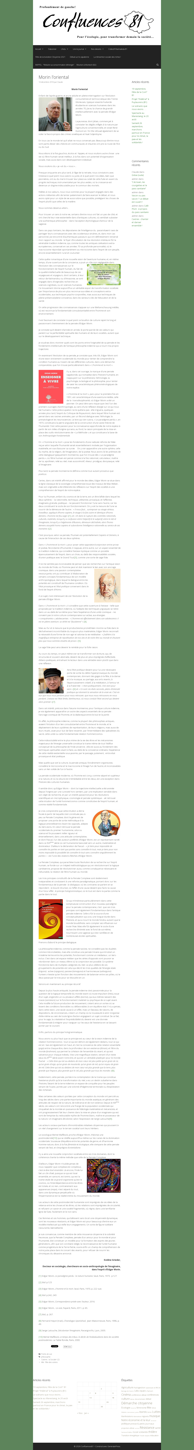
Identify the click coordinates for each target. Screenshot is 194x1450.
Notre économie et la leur (135, 1420)
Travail (142, 1436)
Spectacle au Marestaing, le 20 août (140, 116)
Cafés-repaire (140, 1390)
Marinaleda (137, 1416)
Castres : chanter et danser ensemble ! (140, 222)
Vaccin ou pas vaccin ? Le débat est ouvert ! (140, 198)
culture (125, 1398)
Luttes (156, 1412)
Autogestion (140, 1387)
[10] (55, 1138)
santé (157, 1427)
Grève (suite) (138, 175)
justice (137, 1412)
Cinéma (126, 1394)
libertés (143, 1411)
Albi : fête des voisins (49, 1362)
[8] (113, 1070)
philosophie (45, 1357)
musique (154, 1416)
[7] (53, 701)
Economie (133, 1408)
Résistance (147, 1427)
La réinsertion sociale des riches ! (107, 57)
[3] (75, 557)
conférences (153, 1394)
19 (79, 1402)
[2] (50, 528)
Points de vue (46, 1354)
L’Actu (63, 49)
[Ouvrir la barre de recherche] (157, 65)
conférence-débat (138, 1395)
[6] (74, 689)
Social (135, 1432)
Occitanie (153, 1420)
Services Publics (126, 1432)
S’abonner (52, 49)
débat (148, 1398)
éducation (154, 1435)
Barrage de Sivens (127, 1391)
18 (113, 1398)
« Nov (80, 1413)
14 (90, 1398)
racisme (137, 1428)
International (130, 1412)
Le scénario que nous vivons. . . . (48, 1394)
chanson (149, 1391)
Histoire (124, 1412)
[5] (79, 640)
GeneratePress (114, 1446)
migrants (145, 1416)
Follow (69, 1347)
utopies (147, 1436)
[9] (110, 1118)
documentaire (140, 1399)
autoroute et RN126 (153, 1388)
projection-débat (127, 1428)
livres (150, 1412)
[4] (85, 621)
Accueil (38, 49)
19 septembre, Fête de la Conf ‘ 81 (139, 92)
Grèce (154, 1408)
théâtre (153, 1432)
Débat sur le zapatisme (79, 57)
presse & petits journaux (142, 1423)
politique (125, 1423)
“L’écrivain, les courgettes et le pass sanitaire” (139, 185)
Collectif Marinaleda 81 (117, 49)
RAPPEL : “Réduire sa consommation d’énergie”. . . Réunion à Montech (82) (65, 64)
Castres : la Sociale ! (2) (50, 1359)
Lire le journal (78, 49)
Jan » (86, 1413)
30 (102, 1406)
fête (149, 1407)
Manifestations (127, 1416)
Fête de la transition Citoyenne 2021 (50, 57)
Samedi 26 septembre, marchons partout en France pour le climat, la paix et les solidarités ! (141, 133)
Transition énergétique (130, 1435)
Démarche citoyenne (136, 1403)
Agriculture (127, 1387)
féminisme (141, 1407)
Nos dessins (96, 49)
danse (132, 1399)
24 (107, 1402)
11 (113, 1393)
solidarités (143, 1432)
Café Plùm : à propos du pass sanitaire (140, 209)
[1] (69, 515)
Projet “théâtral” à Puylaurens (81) (49, 1390)
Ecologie (125, 1407)
